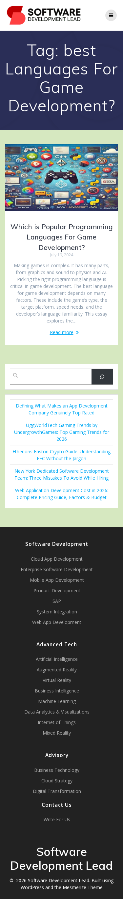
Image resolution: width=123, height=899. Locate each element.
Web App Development (56, 622)
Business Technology (56, 770)
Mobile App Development (57, 580)
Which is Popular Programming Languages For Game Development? (61, 237)
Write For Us (57, 819)
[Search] (102, 376)
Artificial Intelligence (57, 659)
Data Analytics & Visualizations (57, 712)
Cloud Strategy (56, 780)
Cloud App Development (57, 559)
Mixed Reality (57, 733)
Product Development (56, 590)
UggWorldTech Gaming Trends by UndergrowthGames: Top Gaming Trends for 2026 (61, 432)
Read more (61, 332)
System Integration (57, 611)
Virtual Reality (57, 680)
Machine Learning (57, 701)
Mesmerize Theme (83, 887)
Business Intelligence (57, 691)
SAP (56, 601)
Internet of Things (57, 722)
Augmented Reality (57, 669)
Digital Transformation (57, 791)
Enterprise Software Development (57, 569)
